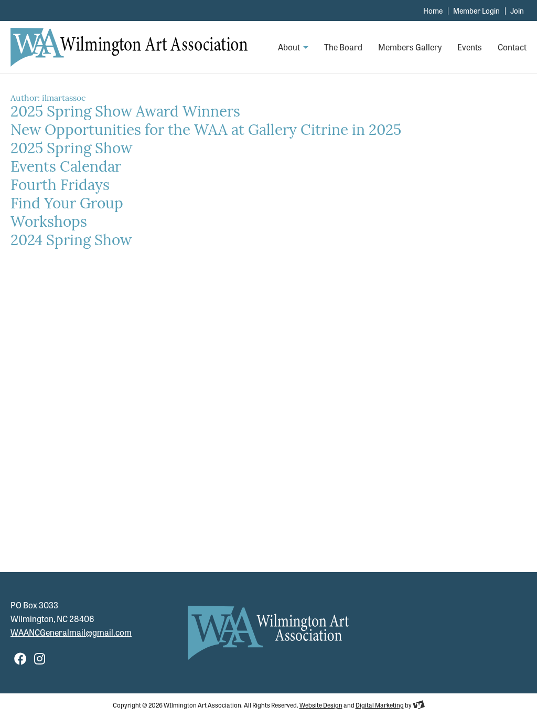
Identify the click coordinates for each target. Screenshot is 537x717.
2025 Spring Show (71, 149)
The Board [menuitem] (343, 47)
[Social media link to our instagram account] (39, 658)
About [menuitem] (290, 47)
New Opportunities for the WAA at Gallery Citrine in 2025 (205, 131)
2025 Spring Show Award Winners (125, 113)
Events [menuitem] (469, 47)
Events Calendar (65, 168)
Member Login (476, 10)
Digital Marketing (380, 705)
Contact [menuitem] (512, 47)
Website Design (320, 705)
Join (517, 10)
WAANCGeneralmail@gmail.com (71, 632)
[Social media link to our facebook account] (20, 658)
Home (433, 10)
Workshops (48, 223)
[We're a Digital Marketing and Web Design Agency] (419, 705)
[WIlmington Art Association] (129, 47)
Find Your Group (66, 204)
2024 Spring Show (71, 241)
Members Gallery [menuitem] (410, 47)
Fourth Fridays (60, 186)
